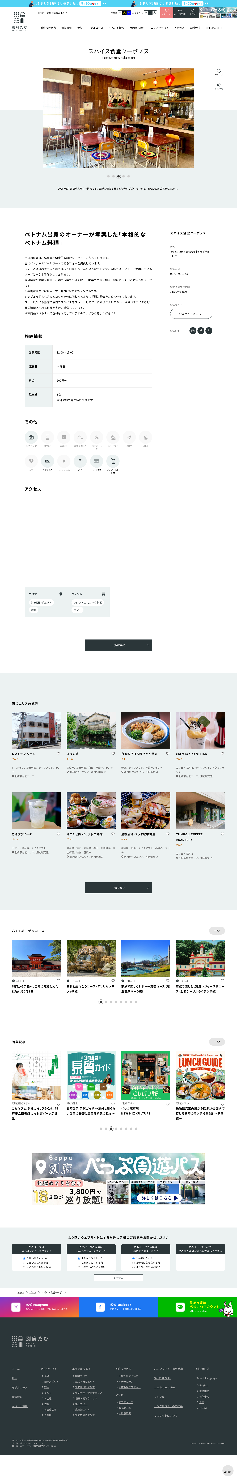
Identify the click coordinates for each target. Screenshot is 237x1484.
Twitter (208, 330)
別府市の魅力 (48, 27)
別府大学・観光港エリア (88, 1393)
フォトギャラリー (164, 1387)
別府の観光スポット (130, 1387)
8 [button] (138, 1002)
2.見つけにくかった (37, 1262)
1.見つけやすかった (37, 1258)
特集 (79, 27)
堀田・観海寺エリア (86, 1398)
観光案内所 (125, 1407)
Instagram (192, 330)
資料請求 (195, 27)
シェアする (219, 89)
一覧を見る (118, 888)
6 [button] (128, 1002)
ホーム (16, 1368)
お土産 (48, 1398)
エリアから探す (160, 27)
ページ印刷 (179, 14)
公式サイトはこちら (191, 314)
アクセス (179, 27)
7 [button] (133, 1002)
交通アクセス (126, 1402)
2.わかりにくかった (92, 1262)
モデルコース (95, 27)
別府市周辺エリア (85, 1415)
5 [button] (123, 1002)
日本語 (203, 1407)
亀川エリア (81, 1404)
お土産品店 (50, 1409)
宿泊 (46, 1387)
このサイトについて (165, 1415)
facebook (200, 330)
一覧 (217, 931)
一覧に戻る (118, 645)
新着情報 (66, 27)
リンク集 (159, 1397)
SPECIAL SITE (214, 27)
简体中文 (204, 1396)
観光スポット (51, 1381)
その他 (48, 1415)
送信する (118, 1278)
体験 (46, 1404)
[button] (108, 176)
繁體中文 (204, 1391)
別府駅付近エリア (85, 1387)
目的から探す (137, 27)
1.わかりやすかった (92, 1258)
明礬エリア (81, 1376)
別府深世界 (202, 1368)
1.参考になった (144, 1258)
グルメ (32, 1292)
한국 (201, 1402)
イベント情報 (116, 27)
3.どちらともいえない (39, 1267)
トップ (21, 1292)
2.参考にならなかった (148, 1262)
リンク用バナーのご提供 (168, 1406)
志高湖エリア (82, 1409)
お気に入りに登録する (58, 980)
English (203, 1385)
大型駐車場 (125, 1413)
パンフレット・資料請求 (168, 1368)
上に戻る (228, 1471)
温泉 (46, 1376)
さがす (192, 14)
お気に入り (166, 14)
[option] (118, 118)
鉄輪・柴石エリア (85, 1381)
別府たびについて (128, 1376)
